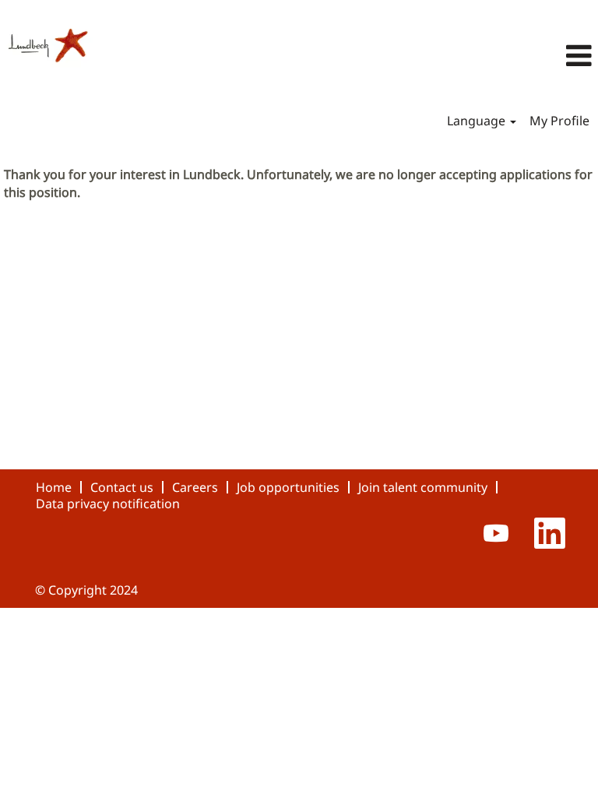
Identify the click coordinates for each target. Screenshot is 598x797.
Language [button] (477, 120)
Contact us (121, 487)
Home (54, 487)
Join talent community (422, 487)
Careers (195, 487)
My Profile (559, 120)
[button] (498, 55)
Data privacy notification (108, 503)
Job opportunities (288, 487)
